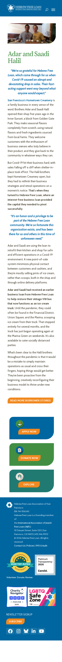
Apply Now (29, 431)
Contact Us (19, 545)
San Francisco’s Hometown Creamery (30, 100)
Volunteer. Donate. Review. (20, 577)
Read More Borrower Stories (30, 400)
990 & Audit (41, 545)
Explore (29, 484)
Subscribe (15, 621)
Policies (30, 545)
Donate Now (29, 458)
